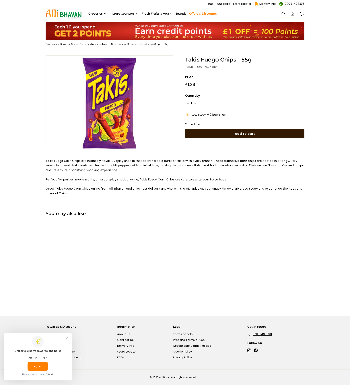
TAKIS (189, 67)
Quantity (192, 95)
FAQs (120, 357)
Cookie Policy (182, 351)
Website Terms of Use (189, 340)
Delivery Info (267, 4)
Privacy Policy (182, 357)
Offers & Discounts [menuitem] (203, 13)
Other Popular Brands (123, 44)
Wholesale (223, 4)
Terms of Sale (183, 334)
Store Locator (242, 4)
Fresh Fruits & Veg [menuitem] (155, 13)
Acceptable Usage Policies (192, 346)
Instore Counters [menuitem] (122, 13)
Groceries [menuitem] (95, 13)
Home (210, 4)
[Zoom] (109, 103)
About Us (123, 334)
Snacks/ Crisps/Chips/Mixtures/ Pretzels (84, 44)
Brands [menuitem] (181, 13)
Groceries (51, 44)
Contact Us (125, 340)
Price (189, 77)
